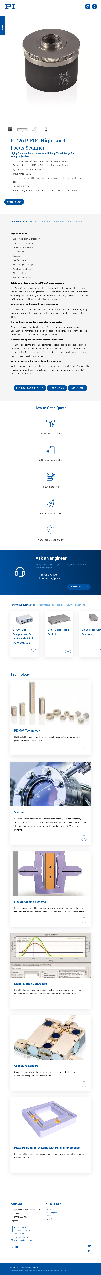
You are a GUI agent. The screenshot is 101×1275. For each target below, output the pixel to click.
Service (48, 1216)
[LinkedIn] (89, 1251)
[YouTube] (89, 1246)
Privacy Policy (62, 1270)
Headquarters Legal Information (47, 1270)
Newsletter (50, 1219)
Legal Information (30, 1270)
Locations (49, 1209)
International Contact (16, 1270)
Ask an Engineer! (52, 1213)
